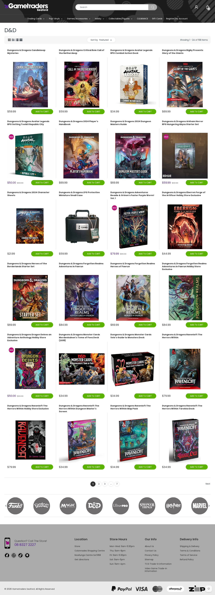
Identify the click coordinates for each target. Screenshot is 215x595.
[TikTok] (20, 555)
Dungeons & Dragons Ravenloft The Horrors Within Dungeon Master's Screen (79, 408)
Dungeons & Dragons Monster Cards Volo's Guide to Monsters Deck (130, 336)
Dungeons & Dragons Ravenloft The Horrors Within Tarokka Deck (182, 407)
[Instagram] (13, 555)
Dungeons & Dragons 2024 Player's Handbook (78, 123)
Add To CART (42, 111)
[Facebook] (7, 555)
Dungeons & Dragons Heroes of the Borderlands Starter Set (27, 265)
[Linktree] (27, 555)
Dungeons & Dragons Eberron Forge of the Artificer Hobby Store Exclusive (183, 194)
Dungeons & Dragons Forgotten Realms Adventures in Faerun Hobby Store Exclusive (184, 266)
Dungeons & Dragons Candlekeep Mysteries (26, 52)
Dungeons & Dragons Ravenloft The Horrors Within (182, 336)
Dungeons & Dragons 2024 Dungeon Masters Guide (130, 123)
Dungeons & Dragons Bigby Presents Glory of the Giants (182, 52)
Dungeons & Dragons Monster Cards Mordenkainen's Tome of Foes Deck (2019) (79, 337)
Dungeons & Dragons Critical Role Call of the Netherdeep (81, 52)
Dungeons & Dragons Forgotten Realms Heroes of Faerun (132, 265)
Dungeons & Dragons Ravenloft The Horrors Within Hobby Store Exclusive (28, 407)
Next (208, 483)
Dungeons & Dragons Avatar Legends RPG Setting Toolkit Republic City (28, 123)
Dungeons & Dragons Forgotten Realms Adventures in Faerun (81, 265)
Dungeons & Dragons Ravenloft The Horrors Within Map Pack (130, 407)
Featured (104, 39)
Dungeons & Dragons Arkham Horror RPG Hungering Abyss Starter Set (182, 123)
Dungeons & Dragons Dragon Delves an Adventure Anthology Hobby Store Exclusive (29, 337)
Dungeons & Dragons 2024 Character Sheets (28, 194)
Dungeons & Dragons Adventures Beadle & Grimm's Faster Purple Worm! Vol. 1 (132, 195)
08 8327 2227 (25, 544)
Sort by (94, 39)
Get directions (82, 559)
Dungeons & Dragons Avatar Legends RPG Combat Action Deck (131, 52)
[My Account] (196, 7)
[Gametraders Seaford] (26, 7)
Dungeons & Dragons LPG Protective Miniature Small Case (79, 194)
